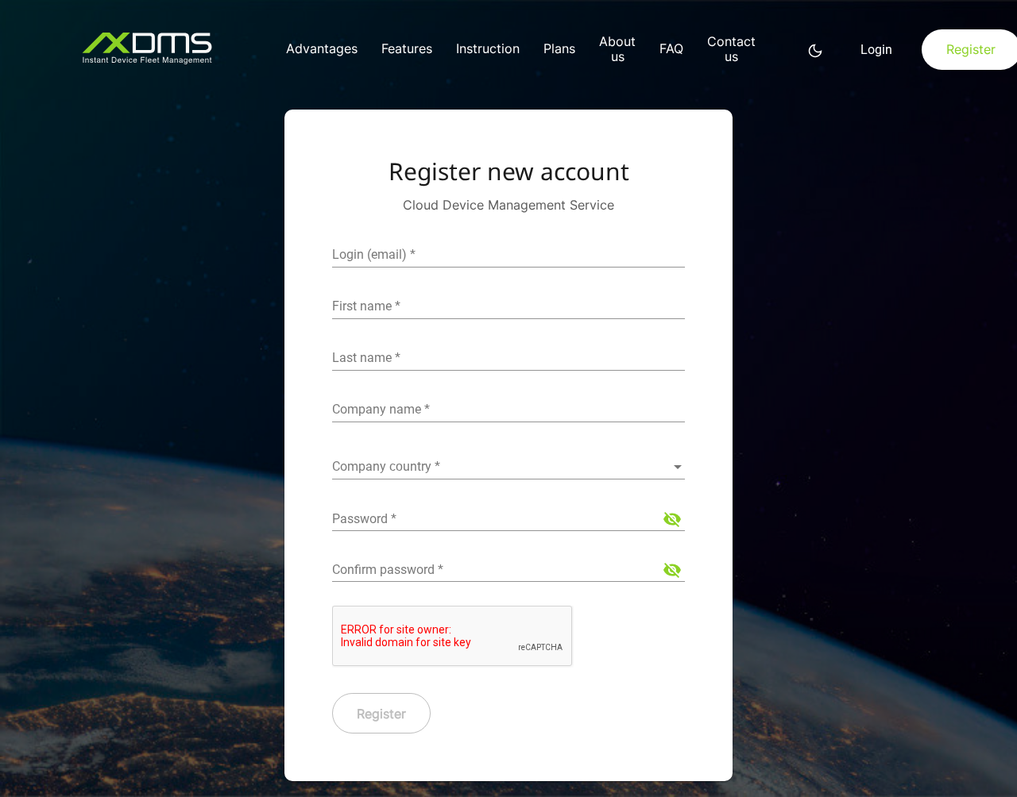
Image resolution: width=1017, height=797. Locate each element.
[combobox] (508, 466)
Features (406, 48)
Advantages (322, 48)
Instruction (488, 48)
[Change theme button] (815, 50)
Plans (559, 48)
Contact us (731, 49)
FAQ (671, 48)
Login (876, 49)
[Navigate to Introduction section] (167, 50)
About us (617, 49)
